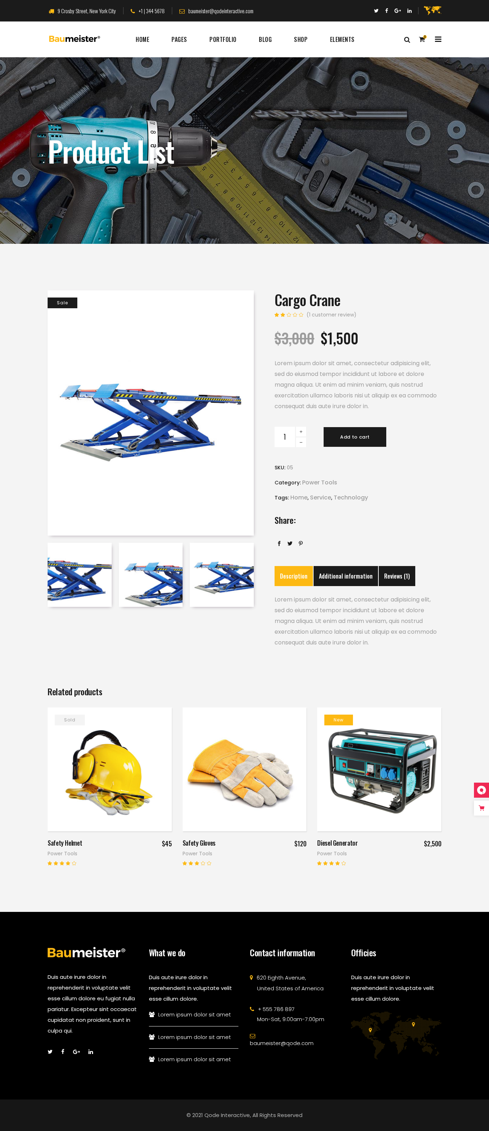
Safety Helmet (65, 842)
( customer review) (331, 314)
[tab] (294, 576)
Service (320, 497)
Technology (351, 497)
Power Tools (319, 482)
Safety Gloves (199, 842)
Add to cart (355, 437)
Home (299, 497)
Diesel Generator (337, 842)
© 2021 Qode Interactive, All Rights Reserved (244, 1115)
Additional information (346, 576)
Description (294, 576)
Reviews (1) (397, 576)
